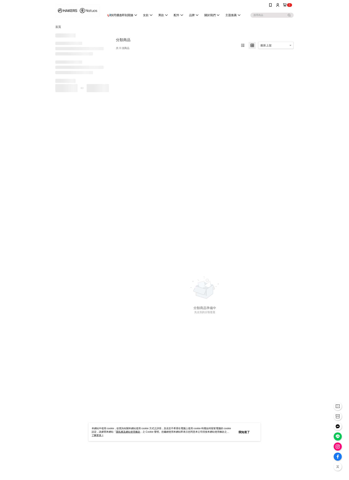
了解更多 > (97, 435)
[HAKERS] (77, 10)
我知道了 (244, 432)
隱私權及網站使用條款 (128, 431)
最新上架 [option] (266, 45)
